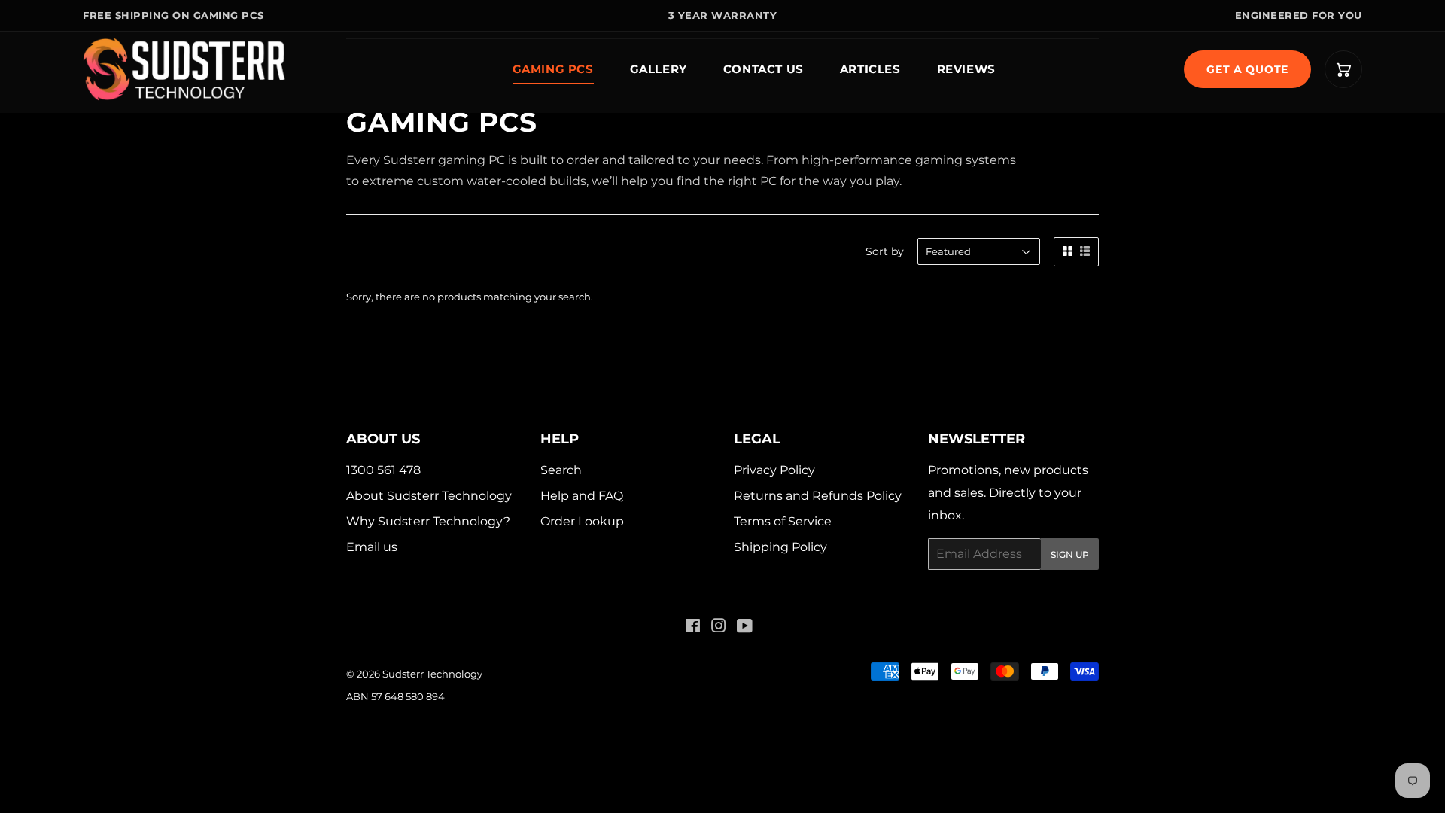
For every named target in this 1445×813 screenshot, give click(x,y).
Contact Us (763, 69)
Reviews (966, 69)
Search (561, 470)
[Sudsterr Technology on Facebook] (693, 627)
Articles (870, 69)
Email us (371, 547)
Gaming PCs (553, 69)
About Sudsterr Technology (429, 496)
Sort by (884, 251)
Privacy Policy (774, 470)
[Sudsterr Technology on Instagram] (718, 627)
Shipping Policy (780, 547)
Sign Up (1070, 554)
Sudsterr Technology (432, 674)
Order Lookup (582, 521)
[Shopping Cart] (1343, 69)
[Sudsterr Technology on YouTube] (745, 627)
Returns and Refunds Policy (818, 496)
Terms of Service (783, 521)
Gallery (658, 69)
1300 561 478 (383, 470)
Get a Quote (1247, 69)
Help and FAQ (581, 496)
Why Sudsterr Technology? (428, 521)
